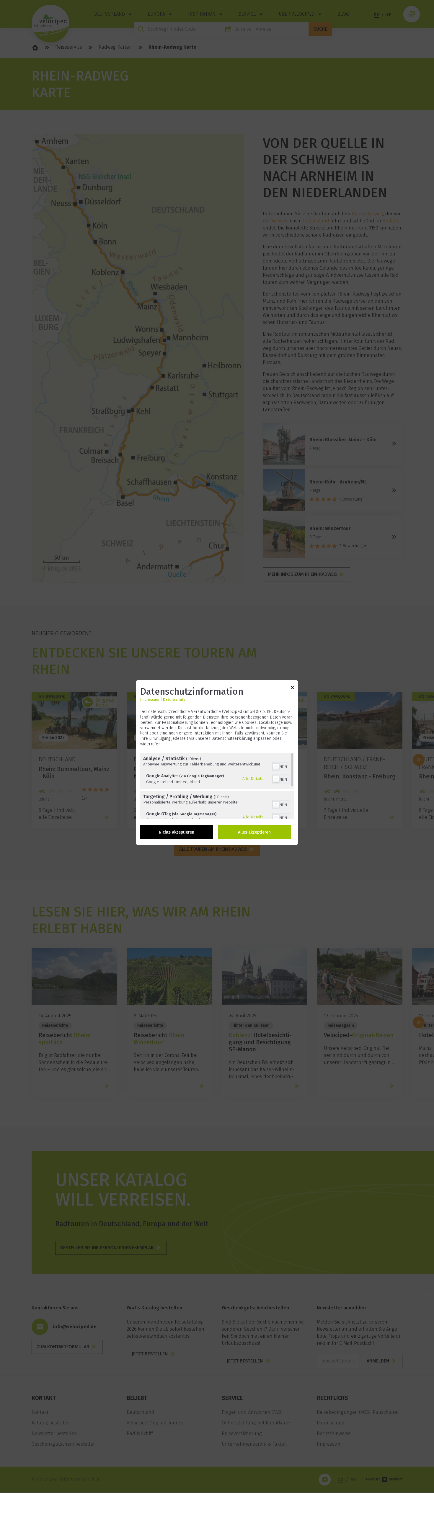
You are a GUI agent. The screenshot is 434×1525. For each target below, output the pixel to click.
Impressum (149, 699)
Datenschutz (174, 699)
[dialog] (217, 762)
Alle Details (252, 778)
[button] (276, 766)
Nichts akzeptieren (176, 831)
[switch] (281, 765)
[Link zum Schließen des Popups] (292, 688)
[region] (217, 785)
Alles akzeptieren (254, 831)
